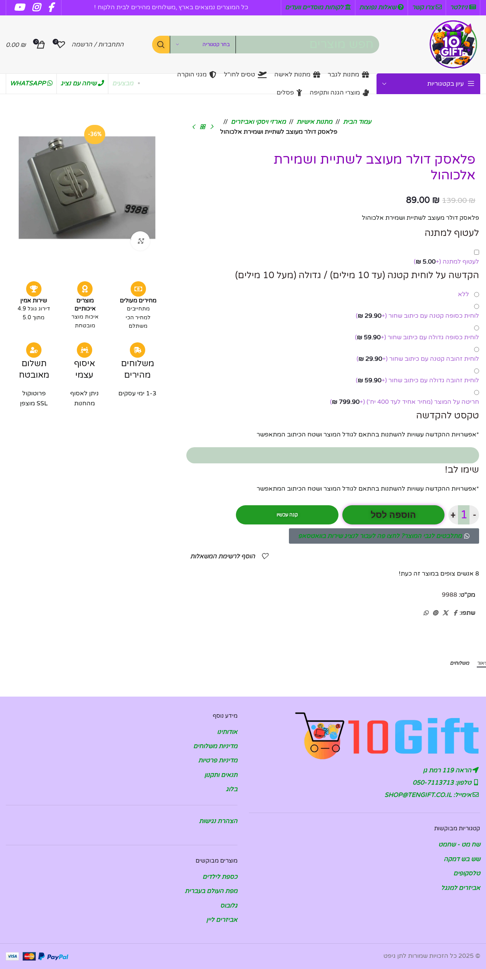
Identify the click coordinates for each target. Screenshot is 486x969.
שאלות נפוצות (378, 7)
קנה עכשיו (287, 515)
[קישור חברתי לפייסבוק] (454, 613)
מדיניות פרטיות (217, 760)
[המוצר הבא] (193, 126)
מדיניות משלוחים (215, 746)
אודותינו (227, 732)
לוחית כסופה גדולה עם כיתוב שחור (417, 337)
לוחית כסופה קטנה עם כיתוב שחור (417, 316)
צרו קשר (424, 7)
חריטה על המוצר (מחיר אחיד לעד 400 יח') (404, 402)
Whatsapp (28, 83)
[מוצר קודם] (211, 126)
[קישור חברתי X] (445, 613)
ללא (465, 294)
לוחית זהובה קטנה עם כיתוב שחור (418, 359)
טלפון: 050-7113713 (443, 782)
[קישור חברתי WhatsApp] (425, 613)
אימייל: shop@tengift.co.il (429, 795)
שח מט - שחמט (459, 844)
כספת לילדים (219, 877)
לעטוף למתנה (446, 261)
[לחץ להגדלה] (140, 241)
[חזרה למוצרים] (202, 126)
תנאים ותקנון (220, 775)
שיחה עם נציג (79, 83)
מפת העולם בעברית (211, 891)
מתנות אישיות (314, 122)
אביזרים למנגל (460, 888)
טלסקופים (466, 873)
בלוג (231, 789)
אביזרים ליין (221, 920)
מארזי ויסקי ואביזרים (258, 122)
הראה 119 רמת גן (448, 770)
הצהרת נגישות (218, 821)
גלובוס (228, 905)
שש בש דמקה (462, 859)
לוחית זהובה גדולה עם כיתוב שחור (417, 380)
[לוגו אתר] (453, 44)
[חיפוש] (161, 44)
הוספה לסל (393, 515)
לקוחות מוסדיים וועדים (315, 7)
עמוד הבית (357, 122)
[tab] (459, 663)
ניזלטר (459, 7)
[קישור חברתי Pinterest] (435, 613)
